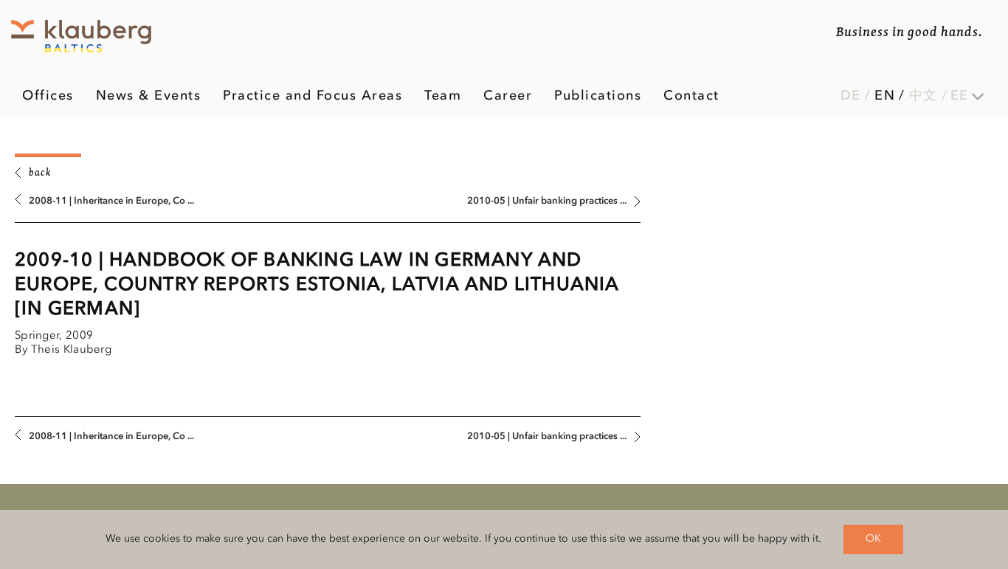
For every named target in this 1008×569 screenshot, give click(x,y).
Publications (597, 96)
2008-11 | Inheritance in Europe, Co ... (111, 201)
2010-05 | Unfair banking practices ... (546, 201)
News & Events (148, 96)
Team (442, 96)
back (40, 173)
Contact (691, 96)
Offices (48, 96)
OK (873, 539)
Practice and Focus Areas (312, 96)
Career (507, 96)
